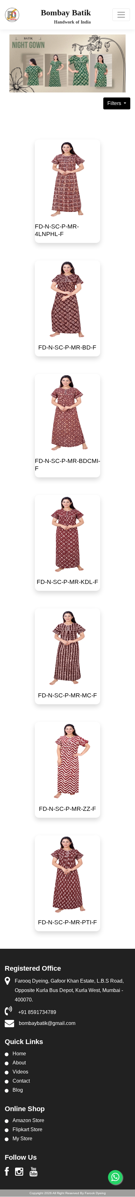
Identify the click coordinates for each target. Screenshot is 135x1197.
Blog (18, 1090)
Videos (20, 1071)
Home (19, 1053)
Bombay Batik (66, 12)
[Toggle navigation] (121, 14)
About (19, 1062)
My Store (22, 1138)
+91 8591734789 (37, 1012)
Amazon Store (28, 1120)
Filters (114, 103)
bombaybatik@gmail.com (47, 1023)
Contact (21, 1081)
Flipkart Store (27, 1129)
